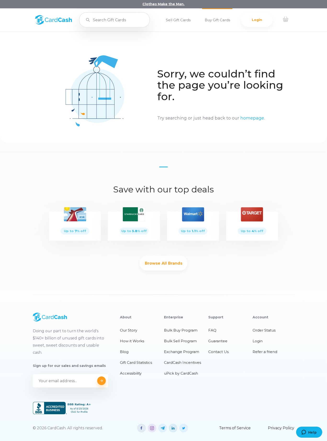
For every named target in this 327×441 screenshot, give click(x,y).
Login (257, 20)
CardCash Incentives (182, 362)
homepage (252, 118)
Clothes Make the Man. (163, 4)
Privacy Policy (281, 428)
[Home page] (53, 23)
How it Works (132, 341)
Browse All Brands (163, 263)
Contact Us (218, 351)
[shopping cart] (285, 20)
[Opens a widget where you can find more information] (309, 433)
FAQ (212, 330)
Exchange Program (181, 351)
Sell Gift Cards (178, 20)
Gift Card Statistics (136, 362)
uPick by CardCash (181, 373)
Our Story (128, 330)
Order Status (264, 330)
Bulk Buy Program (180, 330)
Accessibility (130, 373)
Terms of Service (235, 428)
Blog (124, 351)
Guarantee (217, 341)
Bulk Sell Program (180, 341)
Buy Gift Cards (217, 20)
